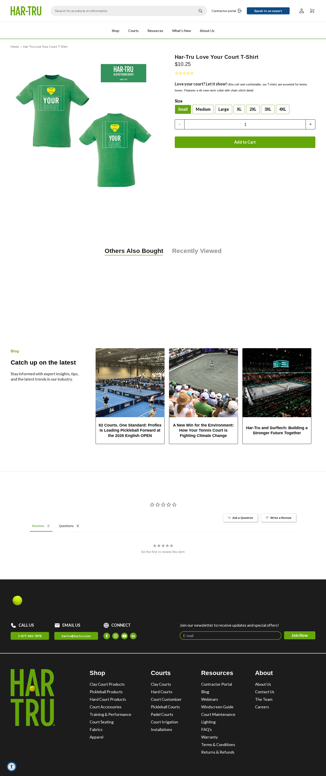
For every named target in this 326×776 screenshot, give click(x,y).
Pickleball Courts (165, 706)
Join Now (299, 635)
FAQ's (206, 729)
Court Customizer (166, 699)
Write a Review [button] (280, 518)
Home (15, 46)
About (264, 672)
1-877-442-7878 (29, 636)
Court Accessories (106, 706)
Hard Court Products (108, 699)
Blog (205, 691)
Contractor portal (224, 11)
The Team (263, 699)
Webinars (209, 699)
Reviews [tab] (38, 526)
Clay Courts (161, 684)
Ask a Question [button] (242, 518)
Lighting (208, 721)
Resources (155, 30)
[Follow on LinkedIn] (133, 636)
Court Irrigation (164, 721)
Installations (161, 729)
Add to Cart (245, 142)
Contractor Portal (216, 684)
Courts (133, 30)
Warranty (209, 737)
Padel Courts (162, 714)
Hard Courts (161, 691)
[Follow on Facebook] (106, 636)
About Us (207, 30)
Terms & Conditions (218, 744)
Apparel (96, 737)
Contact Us (264, 691)
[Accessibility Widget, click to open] (12, 767)
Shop (115, 30)
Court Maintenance (218, 714)
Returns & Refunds (217, 752)
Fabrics (96, 729)
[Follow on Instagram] (115, 636)
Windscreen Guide (217, 706)
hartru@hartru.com (76, 636)
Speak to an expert (268, 11)
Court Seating (102, 721)
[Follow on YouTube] (124, 636)
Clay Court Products (107, 684)
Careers (262, 706)
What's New (181, 30)
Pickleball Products (106, 691)
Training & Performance (110, 714)
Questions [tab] (66, 526)
